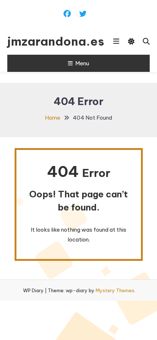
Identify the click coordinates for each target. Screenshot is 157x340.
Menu (82, 63)
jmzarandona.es (46, 41)
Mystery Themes (115, 290)
